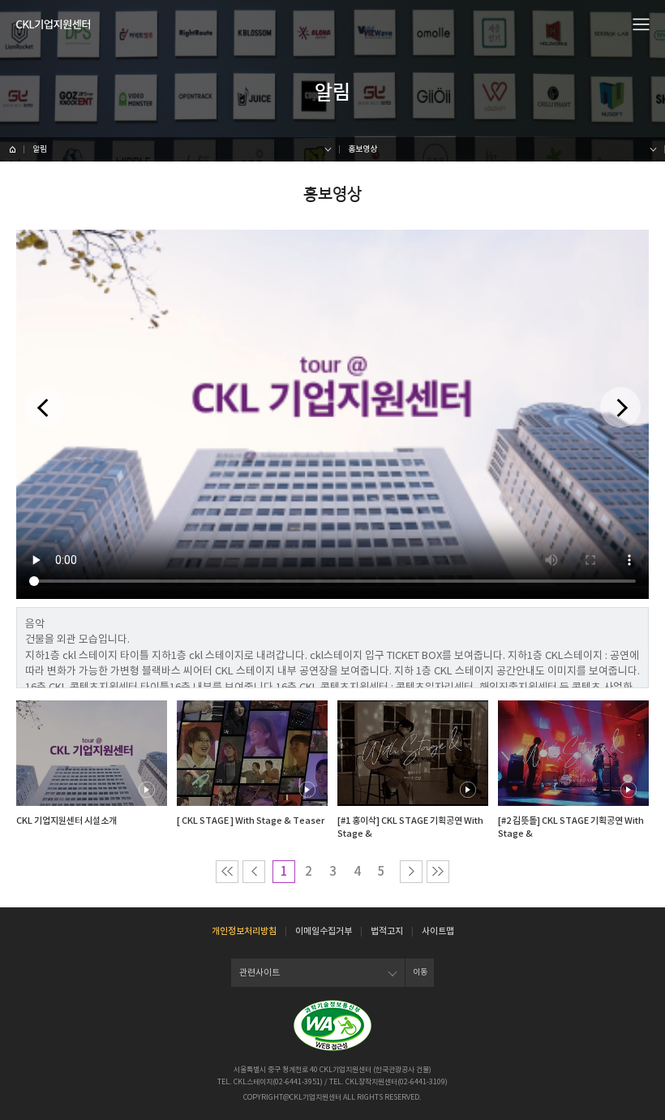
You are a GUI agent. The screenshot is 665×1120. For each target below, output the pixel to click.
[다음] (620, 407)
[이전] (44, 407)
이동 (420, 972)
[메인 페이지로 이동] (12, 149)
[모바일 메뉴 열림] (641, 23)
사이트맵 (438, 931)
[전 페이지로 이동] (253, 871)
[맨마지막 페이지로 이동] (438, 871)
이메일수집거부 (323, 931)
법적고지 (387, 931)
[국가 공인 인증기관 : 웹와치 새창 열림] (332, 1025)
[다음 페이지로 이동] (411, 871)
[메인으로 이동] (53, 24)
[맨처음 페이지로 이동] (227, 871)
